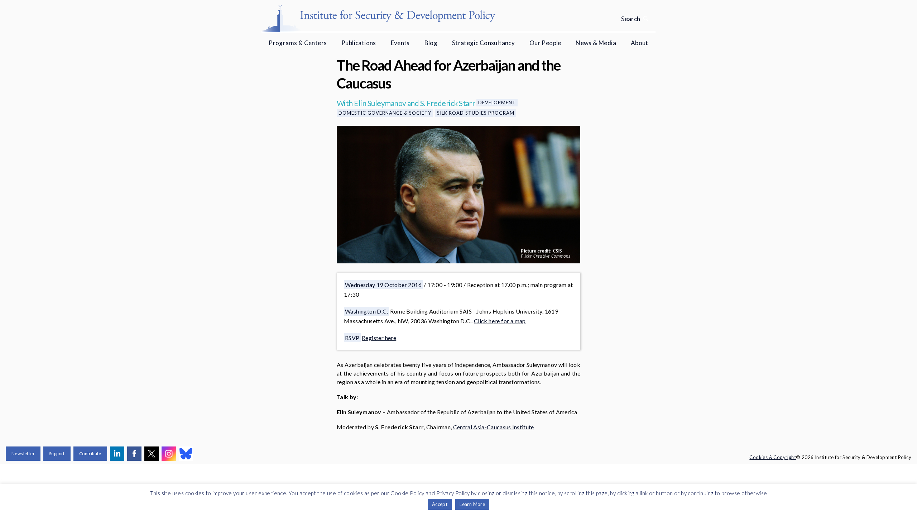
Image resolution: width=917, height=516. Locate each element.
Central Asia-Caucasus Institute (493, 427)
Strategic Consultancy (483, 43)
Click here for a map (500, 320)
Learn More (472, 504)
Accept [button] (439, 504)
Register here (379, 337)
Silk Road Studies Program (475, 113)
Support (57, 453)
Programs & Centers (298, 43)
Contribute (90, 453)
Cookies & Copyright (772, 457)
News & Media (596, 43)
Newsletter (23, 453)
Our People (545, 43)
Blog (431, 43)
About (639, 43)
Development (497, 102)
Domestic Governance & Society (385, 113)
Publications (358, 43)
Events (400, 43)
